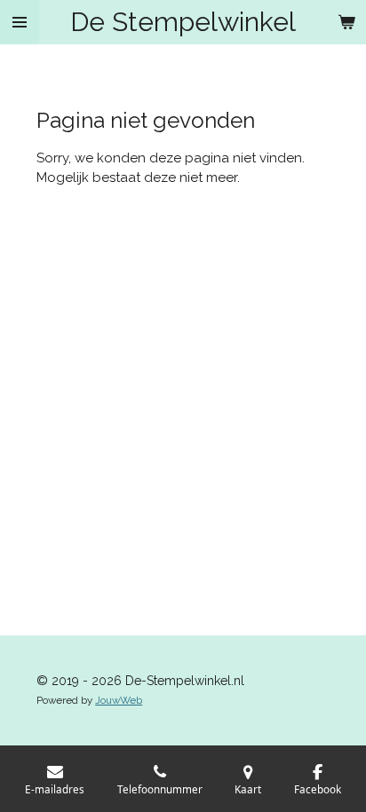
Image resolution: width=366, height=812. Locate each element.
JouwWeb (118, 700)
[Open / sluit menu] (19, 22)
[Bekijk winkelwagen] (346, 22)
